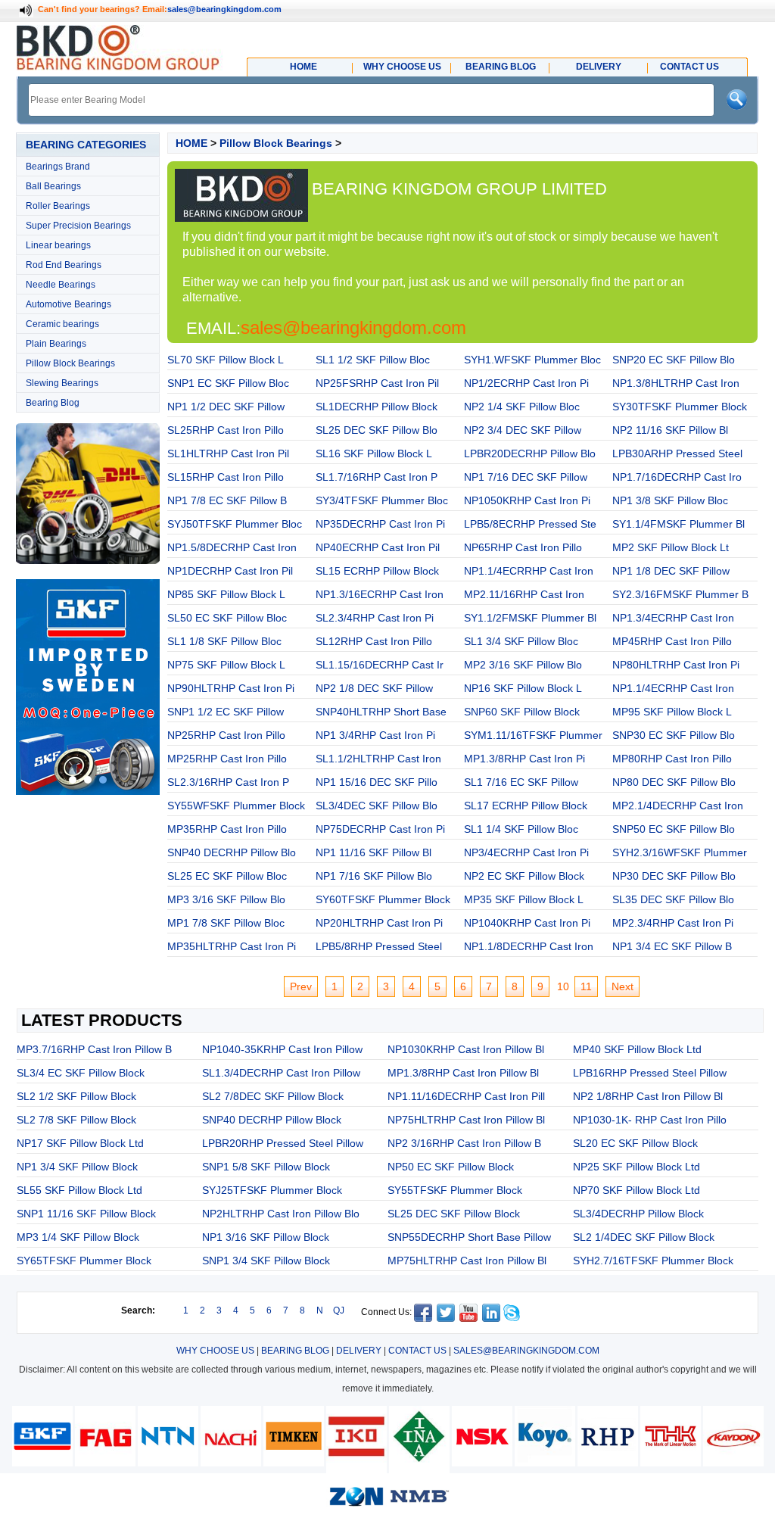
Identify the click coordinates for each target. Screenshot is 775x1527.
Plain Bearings (56, 343)
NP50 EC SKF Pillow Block (451, 1167)
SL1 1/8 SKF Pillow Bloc (224, 641)
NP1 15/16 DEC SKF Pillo (376, 782)
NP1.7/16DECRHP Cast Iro (677, 477)
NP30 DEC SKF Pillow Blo (674, 876)
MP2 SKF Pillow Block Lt (670, 547)
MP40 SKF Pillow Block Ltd (637, 1049)
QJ (338, 1310)
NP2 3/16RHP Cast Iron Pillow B (464, 1143)
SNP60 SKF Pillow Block (522, 712)
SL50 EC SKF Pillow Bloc (227, 618)
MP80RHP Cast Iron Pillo (672, 759)
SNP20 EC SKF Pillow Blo (673, 360)
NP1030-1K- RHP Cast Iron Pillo (650, 1120)
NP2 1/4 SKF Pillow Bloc (522, 406)
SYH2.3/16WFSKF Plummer (679, 852)
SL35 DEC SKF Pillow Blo (673, 899)
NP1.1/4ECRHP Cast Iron (673, 688)
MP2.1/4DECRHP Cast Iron (677, 805)
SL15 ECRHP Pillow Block (377, 571)
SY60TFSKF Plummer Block (383, 899)
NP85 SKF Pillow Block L (226, 594)
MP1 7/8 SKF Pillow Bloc (226, 923)
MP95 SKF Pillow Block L (672, 712)
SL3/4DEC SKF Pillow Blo (376, 805)
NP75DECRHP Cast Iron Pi (380, 829)
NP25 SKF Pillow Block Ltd (636, 1167)
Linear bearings (58, 245)
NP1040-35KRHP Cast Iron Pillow (282, 1049)
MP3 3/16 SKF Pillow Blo (226, 899)
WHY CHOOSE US (215, 1350)
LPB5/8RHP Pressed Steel (379, 946)
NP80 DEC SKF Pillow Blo (674, 782)
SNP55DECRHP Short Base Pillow (469, 1237)
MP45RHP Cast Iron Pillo (672, 641)
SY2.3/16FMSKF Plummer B (680, 594)
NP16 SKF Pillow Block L (523, 688)
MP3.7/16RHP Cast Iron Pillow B (94, 1049)
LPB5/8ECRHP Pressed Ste (530, 524)
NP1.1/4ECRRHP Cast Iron (528, 571)
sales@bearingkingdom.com (224, 9)
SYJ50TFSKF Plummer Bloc (234, 524)
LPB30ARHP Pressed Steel (677, 453)
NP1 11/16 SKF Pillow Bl (373, 852)
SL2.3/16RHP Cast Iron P (228, 782)
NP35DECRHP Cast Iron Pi (380, 524)
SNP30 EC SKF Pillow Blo (673, 735)
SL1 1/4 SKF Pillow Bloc (521, 829)
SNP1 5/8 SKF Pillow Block (266, 1167)
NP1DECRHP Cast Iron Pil (230, 571)
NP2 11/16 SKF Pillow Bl (670, 430)
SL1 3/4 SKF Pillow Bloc (521, 641)
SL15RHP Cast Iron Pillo (225, 477)
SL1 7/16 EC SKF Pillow (521, 782)
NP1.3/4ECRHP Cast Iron (673, 618)
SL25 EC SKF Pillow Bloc (227, 876)
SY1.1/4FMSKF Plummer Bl (678, 524)
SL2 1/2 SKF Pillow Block (76, 1096)
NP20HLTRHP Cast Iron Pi (379, 923)
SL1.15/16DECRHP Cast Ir (380, 665)
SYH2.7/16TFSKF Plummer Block (653, 1260)
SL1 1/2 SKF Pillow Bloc (373, 360)
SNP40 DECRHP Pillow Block (271, 1120)
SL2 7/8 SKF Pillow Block (76, 1120)
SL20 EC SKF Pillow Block (635, 1143)
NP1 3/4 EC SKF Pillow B (672, 946)
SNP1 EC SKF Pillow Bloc (228, 383)
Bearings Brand (58, 166)
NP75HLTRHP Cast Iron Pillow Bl (466, 1120)
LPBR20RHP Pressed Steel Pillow (282, 1143)
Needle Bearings (60, 284)
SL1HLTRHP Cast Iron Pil (228, 453)
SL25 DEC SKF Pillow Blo (376, 430)
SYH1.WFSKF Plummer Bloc (532, 360)
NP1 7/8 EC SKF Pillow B (227, 500)
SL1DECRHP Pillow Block (376, 406)
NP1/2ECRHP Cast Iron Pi (526, 383)
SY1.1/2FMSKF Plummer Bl (530, 618)
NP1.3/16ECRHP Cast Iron (380, 594)
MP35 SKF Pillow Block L (524, 899)
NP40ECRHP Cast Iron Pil (378, 547)
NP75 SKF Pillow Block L (226, 665)
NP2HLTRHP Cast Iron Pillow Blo (280, 1214)
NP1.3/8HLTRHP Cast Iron (675, 383)
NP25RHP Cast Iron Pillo (226, 735)
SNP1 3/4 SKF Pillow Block (266, 1260)
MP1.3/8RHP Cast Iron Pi (524, 759)
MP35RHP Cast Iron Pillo (227, 829)
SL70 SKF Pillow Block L (225, 360)
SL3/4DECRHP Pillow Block (638, 1214)
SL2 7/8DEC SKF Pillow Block (273, 1096)
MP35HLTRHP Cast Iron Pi (231, 946)
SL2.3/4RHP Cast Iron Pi (375, 618)
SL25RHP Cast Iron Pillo (225, 430)
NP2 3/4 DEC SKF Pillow (522, 430)
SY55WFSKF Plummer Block (236, 805)
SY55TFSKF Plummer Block (455, 1190)
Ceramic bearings (62, 324)
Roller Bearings (58, 206)
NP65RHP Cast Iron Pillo (523, 547)
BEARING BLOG (295, 1350)
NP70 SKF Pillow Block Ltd (636, 1190)
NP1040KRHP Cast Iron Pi (527, 923)
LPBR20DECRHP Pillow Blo (530, 453)
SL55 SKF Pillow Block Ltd (79, 1190)
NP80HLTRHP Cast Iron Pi (675, 665)
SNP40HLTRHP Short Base (381, 712)
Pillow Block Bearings (70, 363)
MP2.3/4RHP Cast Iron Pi (672, 923)
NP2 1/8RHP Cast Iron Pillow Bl (648, 1096)
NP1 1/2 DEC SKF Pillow (226, 406)
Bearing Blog (52, 402)
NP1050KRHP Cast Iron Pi (527, 500)
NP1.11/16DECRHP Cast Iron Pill (466, 1096)
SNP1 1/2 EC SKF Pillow (225, 712)
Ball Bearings (53, 186)
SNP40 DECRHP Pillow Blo (231, 852)
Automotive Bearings (68, 304)
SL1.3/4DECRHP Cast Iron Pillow (281, 1073)
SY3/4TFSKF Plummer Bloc (382, 500)
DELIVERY (358, 1350)
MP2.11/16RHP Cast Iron (524, 594)
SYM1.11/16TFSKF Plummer (533, 735)
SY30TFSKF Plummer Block (679, 406)
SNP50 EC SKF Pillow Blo (673, 829)
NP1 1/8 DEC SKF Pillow (671, 571)
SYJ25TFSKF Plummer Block (272, 1190)
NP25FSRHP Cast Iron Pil (377, 383)
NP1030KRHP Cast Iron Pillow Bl (466, 1049)
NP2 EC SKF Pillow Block (524, 876)
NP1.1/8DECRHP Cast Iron (528, 946)
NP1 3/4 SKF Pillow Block (77, 1167)
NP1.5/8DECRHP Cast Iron (232, 547)
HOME (191, 143)
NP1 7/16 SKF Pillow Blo (374, 876)
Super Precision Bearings (78, 225)
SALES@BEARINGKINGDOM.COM (526, 1350)
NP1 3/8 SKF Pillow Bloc (670, 500)
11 (586, 986)
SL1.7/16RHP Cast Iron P (376, 477)
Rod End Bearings (63, 265)
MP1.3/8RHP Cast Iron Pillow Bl (463, 1073)
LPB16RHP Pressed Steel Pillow (650, 1073)
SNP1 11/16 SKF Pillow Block (86, 1214)
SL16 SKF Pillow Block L (374, 453)
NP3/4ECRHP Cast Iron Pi (526, 852)
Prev (301, 986)
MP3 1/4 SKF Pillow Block (78, 1237)
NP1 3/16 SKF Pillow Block (265, 1237)
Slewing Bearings (62, 383)
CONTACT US (417, 1350)
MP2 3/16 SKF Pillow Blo (523, 665)
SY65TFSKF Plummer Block (84, 1260)
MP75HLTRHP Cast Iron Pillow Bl (467, 1260)
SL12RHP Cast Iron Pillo (374, 641)
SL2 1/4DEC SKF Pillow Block (643, 1237)
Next (622, 986)
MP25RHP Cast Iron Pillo (227, 759)
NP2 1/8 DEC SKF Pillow (374, 688)
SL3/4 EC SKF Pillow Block (81, 1073)
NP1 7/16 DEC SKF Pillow (525, 477)
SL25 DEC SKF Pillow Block (454, 1214)
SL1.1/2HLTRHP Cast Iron (378, 759)
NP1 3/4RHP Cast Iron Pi (375, 735)
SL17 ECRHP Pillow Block (525, 805)
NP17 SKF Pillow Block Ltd (80, 1143)
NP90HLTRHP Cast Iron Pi (230, 688)
